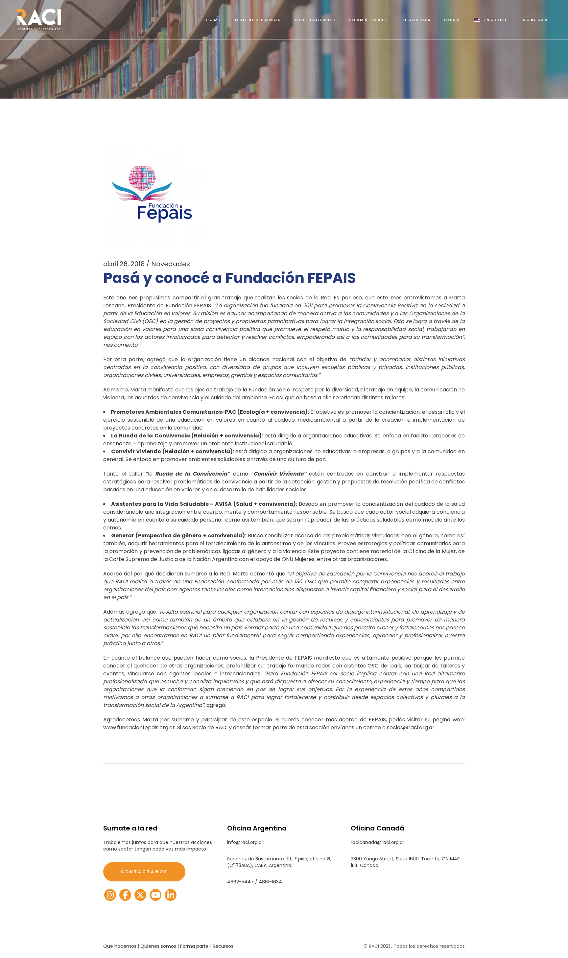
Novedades (170, 264)
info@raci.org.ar (245, 842)
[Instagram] (110, 895)
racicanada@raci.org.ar (377, 842)
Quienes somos (158, 946)
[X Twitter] (140, 895)
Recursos (223, 946)
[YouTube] (155, 895)
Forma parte (194, 946)
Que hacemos (119, 946)
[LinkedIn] (171, 895)
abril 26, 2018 (124, 264)
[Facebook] (125, 895)
